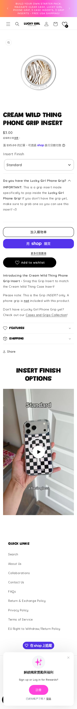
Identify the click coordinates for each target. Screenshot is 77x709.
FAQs (12, 591)
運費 (16, 138)
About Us (15, 564)
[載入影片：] (38, 452)
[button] (8, 24)
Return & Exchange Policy (27, 601)
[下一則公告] (69, 8)
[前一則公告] (7, 8)
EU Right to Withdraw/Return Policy (34, 629)
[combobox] (39, 164)
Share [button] (11, 351)
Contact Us (16, 582)
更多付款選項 (38, 253)
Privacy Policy (18, 610)
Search (13, 554)
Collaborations (19, 573)
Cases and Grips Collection (46, 315)
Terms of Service (20, 619)
